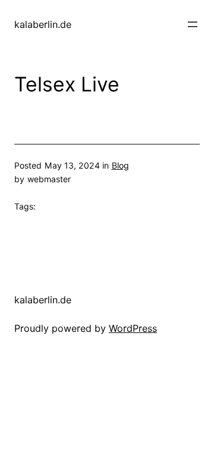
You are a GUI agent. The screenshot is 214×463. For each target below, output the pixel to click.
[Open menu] (192, 24)
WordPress (133, 328)
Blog (120, 165)
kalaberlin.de (42, 24)
